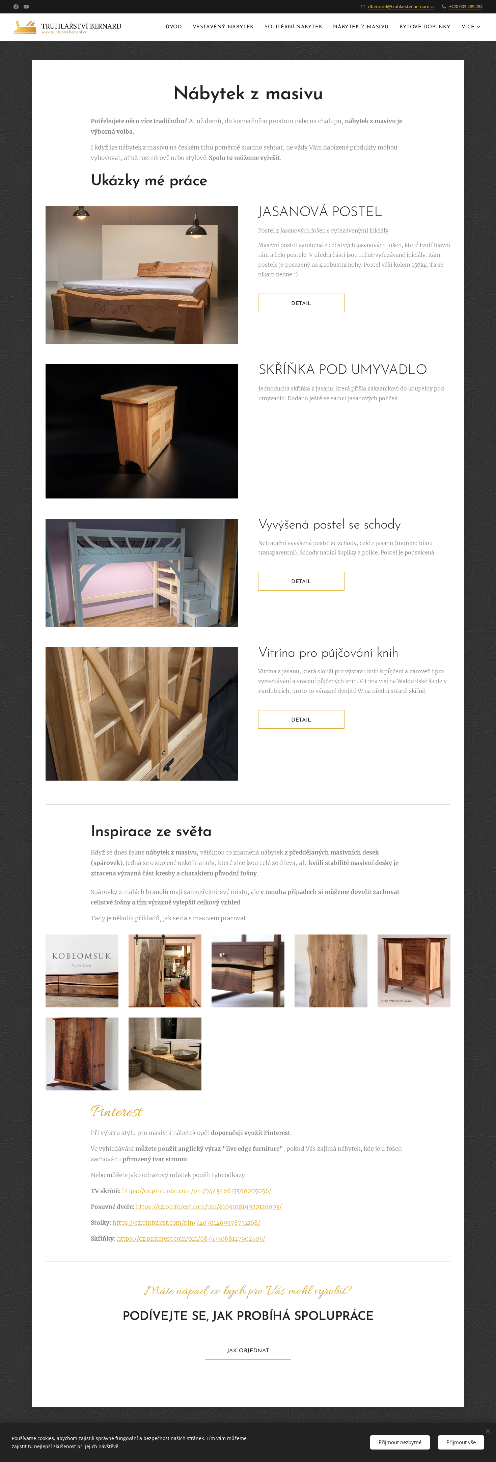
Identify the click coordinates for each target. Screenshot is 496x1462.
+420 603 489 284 (466, 6)
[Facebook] (16, 6)
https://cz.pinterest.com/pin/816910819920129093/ (209, 1207)
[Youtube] (26, 6)
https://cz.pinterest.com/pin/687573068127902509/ (191, 1238)
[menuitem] (175, 27)
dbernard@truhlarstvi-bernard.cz (401, 6)
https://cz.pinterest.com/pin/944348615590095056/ (196, 1191)
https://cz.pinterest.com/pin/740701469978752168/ (186, 1222)
